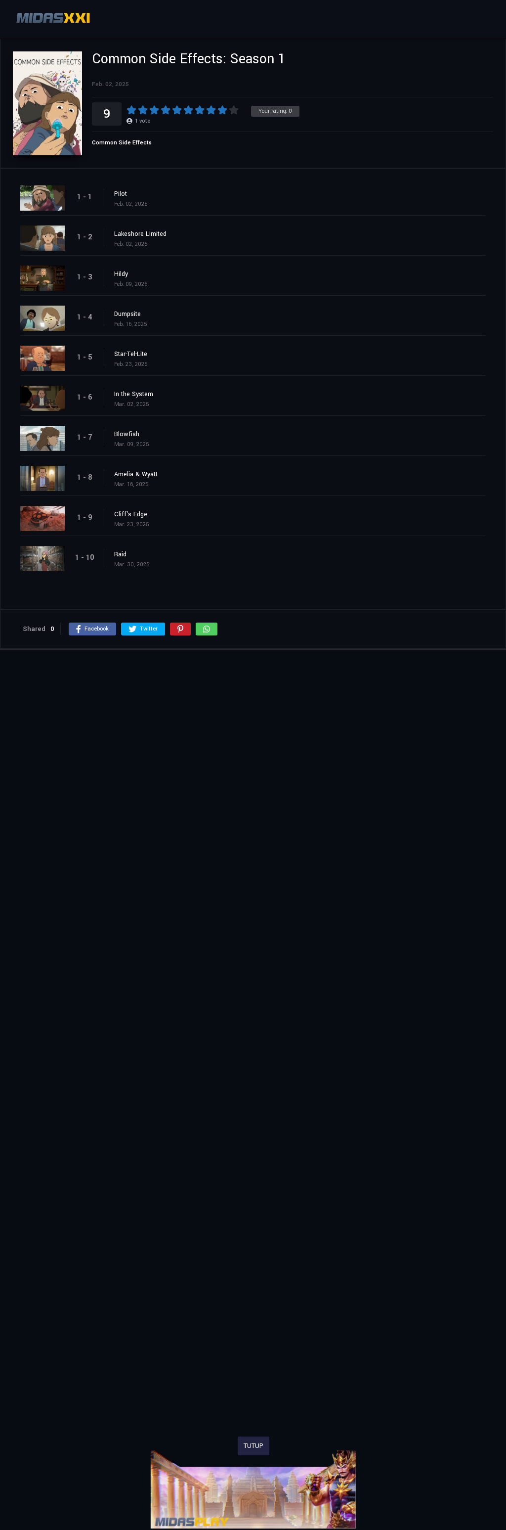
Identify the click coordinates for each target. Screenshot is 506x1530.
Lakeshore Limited (140, 233)
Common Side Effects (122, 142)
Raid (120, 554)
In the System (133, 394)
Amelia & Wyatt (136, 474)
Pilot (120, 193)
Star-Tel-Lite (130, 354)
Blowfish (126, 434)
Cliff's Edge (130, 514)
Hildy (121, 274)
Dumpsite (127, 314)
